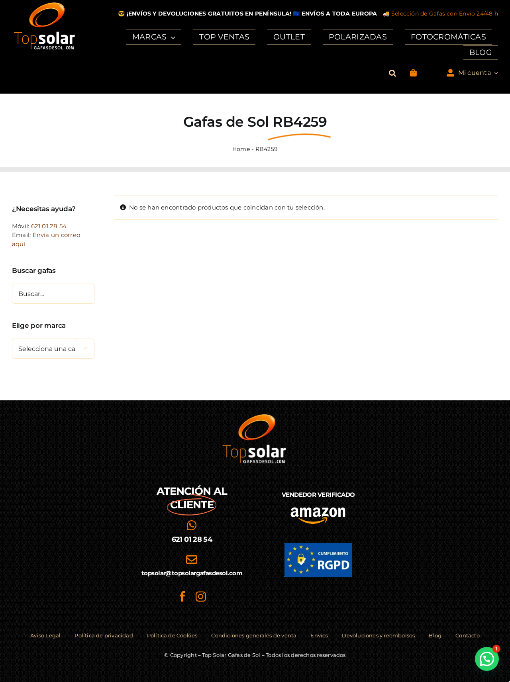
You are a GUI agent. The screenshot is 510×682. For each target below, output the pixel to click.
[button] (392, 73)
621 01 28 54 (49, 226)
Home (241, 149)
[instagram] (201, 596)
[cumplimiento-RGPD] (318, 546)
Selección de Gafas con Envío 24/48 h (444, 13)
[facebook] (182, 596)
